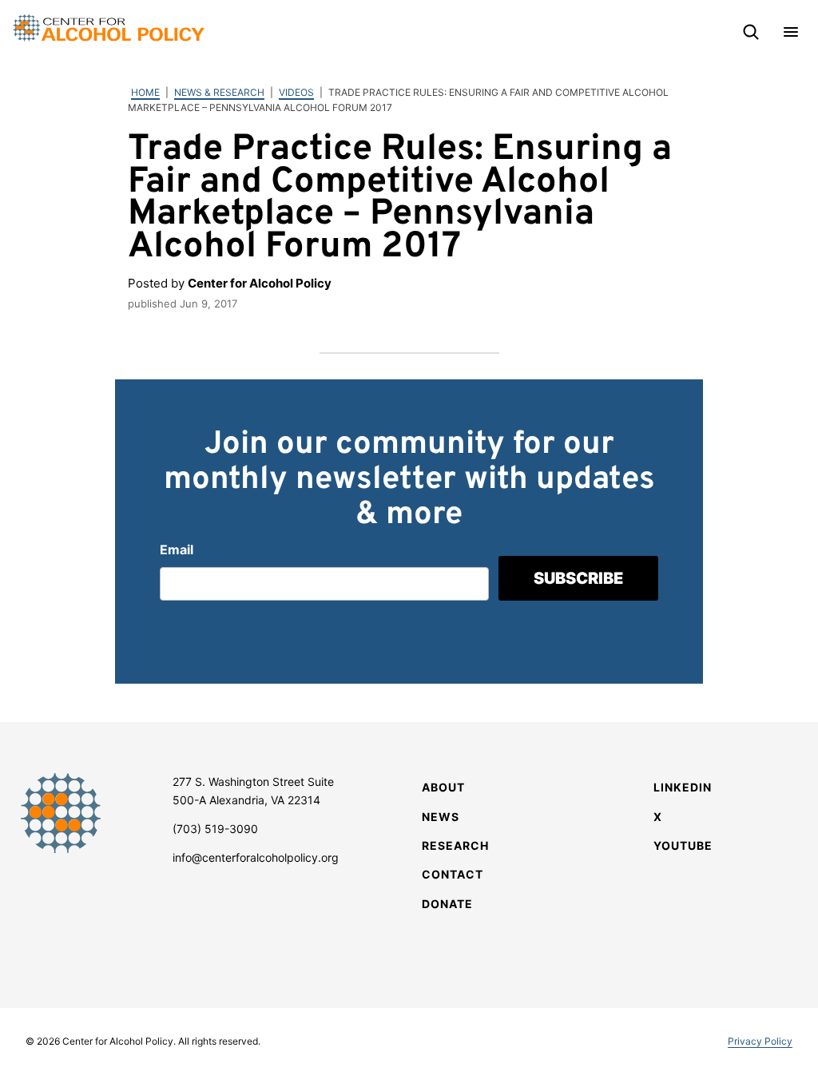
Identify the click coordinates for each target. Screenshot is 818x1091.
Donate (447, 903)
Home (145, 92)
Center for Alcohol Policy (108, 28)
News (440, 816)
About (443, 787)
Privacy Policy (760, 1041)
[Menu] (791, 32)
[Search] (751, 32)
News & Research (219, 92)
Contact (452, 874)
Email (176, 549)
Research (455, 845)
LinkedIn (682, 787)
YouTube (683, 845)
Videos (296, 92)
